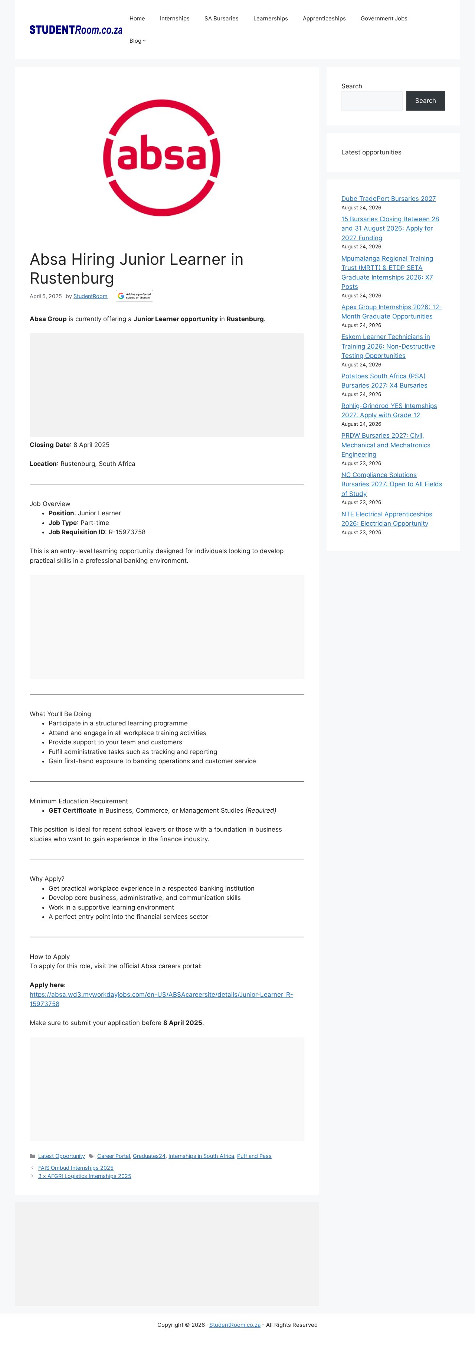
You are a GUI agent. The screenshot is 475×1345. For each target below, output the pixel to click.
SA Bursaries (221, 18)
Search (351, 86)
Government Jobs (384, 18)
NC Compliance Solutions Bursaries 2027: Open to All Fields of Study (391, 484)
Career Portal (113, 1156)
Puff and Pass (254, 1156)
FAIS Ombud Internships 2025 (76, 1168)
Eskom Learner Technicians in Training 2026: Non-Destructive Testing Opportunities (388, 346)
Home (137, 18)
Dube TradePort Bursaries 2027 (388, 198)
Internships (175, 18)
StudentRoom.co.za (235, 1324)
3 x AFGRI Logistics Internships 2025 (84, 1176)
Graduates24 (149, 1156)
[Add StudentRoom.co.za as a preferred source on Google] (134, 296)
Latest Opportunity (61, 1156)
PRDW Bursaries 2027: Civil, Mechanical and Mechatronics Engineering (385, 445)
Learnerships (270, 18)
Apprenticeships (324, 18)
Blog (135, 40)
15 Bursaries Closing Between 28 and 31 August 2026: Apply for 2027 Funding (390, 228)
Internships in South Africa (201, 1156)
